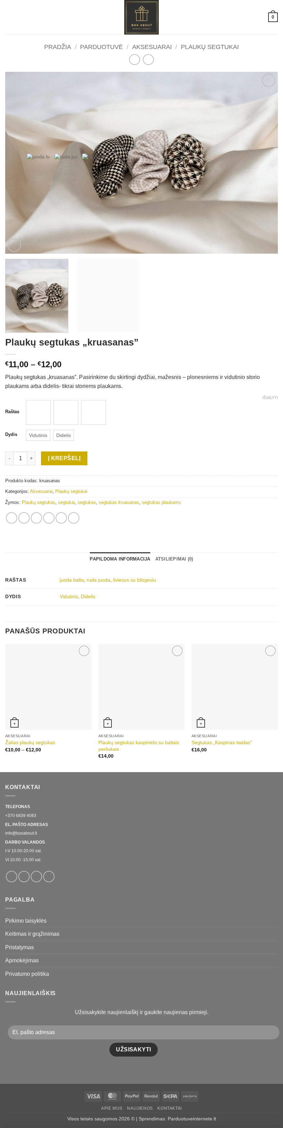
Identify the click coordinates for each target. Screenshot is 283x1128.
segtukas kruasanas (119, 502)
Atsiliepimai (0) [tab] (174, 559)
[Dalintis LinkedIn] (73, 518)
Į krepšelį (64, 458)
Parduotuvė (101, 46)
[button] (9, 17)
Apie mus (112, 1108)
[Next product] (134, 59)
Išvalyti (270, 398)
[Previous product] (148, 59)
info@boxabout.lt (21, 833)
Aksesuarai (152, 46)
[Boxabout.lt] (141, 17)
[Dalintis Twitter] (36, 518)
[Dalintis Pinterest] (61, 518)
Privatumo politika (27, 974)
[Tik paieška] (260, 17)
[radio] (38, 412)
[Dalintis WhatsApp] (11, 518)
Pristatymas (19, 947)
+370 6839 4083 (20, 815)
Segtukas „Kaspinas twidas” (222, 742)
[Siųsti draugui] (49, 518)
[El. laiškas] (36, 876)
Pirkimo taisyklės (26, 921)
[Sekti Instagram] (24, 876)
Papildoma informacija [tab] (120, 559)
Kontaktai (169, 1108)
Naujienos (140, 1108)
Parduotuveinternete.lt (192, 1118)
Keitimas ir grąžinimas (32, 934)
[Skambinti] (49, 876)
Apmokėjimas (22, 960)
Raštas (12, 411)
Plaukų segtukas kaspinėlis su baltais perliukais (138, 746)
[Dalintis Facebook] (24, 518)
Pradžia (57, 46)
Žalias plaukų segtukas (30, 742)
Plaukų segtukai (210, 46)
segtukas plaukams (161, 502)
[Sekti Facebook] (11, 876)
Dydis (11, 434)
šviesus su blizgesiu (134, 580)
